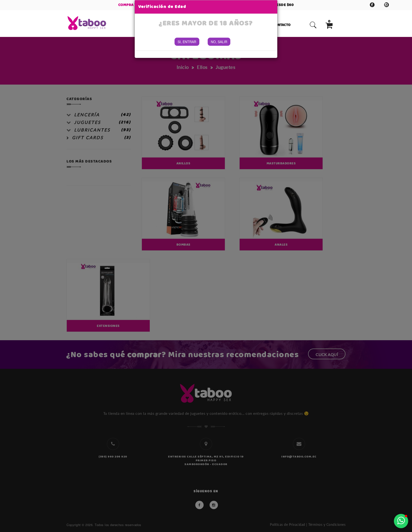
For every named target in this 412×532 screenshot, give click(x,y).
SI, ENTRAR (187, 41)
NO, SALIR (219, 41)
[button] (401, 521)
